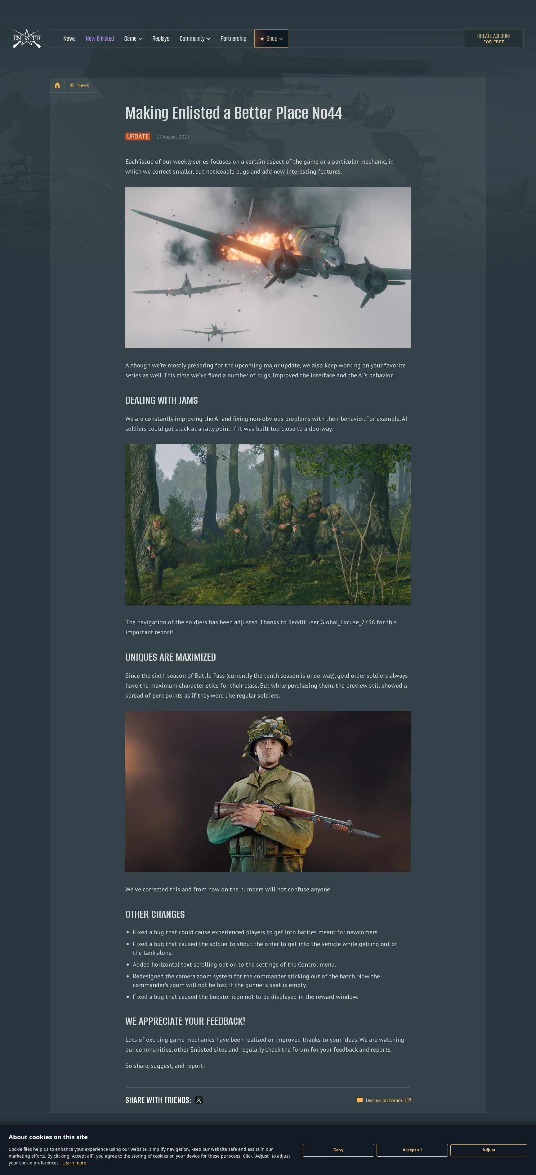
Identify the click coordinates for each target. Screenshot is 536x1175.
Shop (271, 38)
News (69, 38)
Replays (160, 38)
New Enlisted (100, 38)
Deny (338, 1150)
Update (138, 136)
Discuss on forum (384, 1100)
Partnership (233, 38)
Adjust (488, 1150)
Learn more (74, 1163)
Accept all (412, 1150)
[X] (199, 1100)
